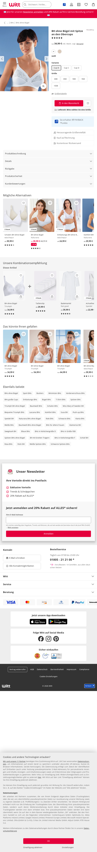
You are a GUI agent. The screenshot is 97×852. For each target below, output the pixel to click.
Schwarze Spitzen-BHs (60, 444)
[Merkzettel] (86, 4)
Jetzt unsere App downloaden (48, 615)
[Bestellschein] (78, 4)
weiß (54, 56)
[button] (4, 4)
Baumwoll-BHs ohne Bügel (30, 425)
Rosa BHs (8, 444)
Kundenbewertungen (15, 183)
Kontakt (7, 549)
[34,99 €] (15, 346)
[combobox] (40, 5)
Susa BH (64, 412)
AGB (32, 669)
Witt (5, 576)
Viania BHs (79, 418)
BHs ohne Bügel (22, 22)
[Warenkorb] (93, 4)
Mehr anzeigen (13, 527)
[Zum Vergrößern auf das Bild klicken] (43, 86)
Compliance (84, 669)
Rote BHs (49, 418)
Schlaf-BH (84, 438)
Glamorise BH (75, 425)
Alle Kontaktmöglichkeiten (21, 565)
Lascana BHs (34, 412)
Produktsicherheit (13, 176)
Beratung (8, 592)
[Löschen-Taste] (49, 5)
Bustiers (40, 393)
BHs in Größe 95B (68, 431)
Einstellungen (68, 847)
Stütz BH (21, 444)
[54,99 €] (41, 346)
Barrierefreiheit (57, 669)
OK (48, 841)
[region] (48, 802)
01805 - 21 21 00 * (62, 559)
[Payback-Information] (89, 686)
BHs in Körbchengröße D (45, 431)
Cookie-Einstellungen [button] (48, 676)
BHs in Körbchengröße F (65, 438)
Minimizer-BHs (54, 393)
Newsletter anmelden (33, 11)
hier (39, 777)
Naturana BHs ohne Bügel (30, 418)
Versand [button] (79, 44)
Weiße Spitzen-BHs (38, 444)
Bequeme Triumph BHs (14, 412)
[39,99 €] (70, 286)
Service (7, 584)
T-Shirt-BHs (60, 399)
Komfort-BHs (50, 412)
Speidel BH (9, 418)
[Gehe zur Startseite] (14, 4)
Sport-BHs (27, 393)
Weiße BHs (9, 425)
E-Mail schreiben (15, 559)
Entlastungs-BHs (30, 399)
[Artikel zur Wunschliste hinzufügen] (88, 103)
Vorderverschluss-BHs (75, 393)
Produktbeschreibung (15, 153)
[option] (54, 51)
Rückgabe (9, 168)
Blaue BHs (25, 431)
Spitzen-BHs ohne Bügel (15, 438)
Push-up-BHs (78, 412)
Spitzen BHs (75, 399)
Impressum (71, 669)
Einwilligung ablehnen (32, 847)
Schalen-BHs (52, 406)
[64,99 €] (68, 346)
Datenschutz (42, 669)
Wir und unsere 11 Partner (14, 761)
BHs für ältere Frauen (55, 425)
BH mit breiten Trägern (40, 438)
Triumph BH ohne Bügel (15, 406)
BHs (12, 22)
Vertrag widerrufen (17, 669)
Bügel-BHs (46, 399)
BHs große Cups (11, 399)
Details (8, 161)
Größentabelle (61, 94)
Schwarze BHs (64, 418)
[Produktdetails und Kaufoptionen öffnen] (21, 296)
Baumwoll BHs (36, 406)
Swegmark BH (10, 431)
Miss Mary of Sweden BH (73, 406)
